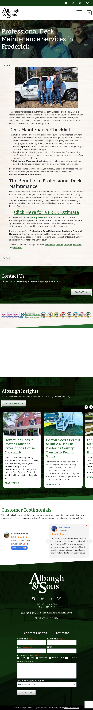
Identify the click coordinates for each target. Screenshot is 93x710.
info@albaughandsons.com (55, 612)
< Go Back (5, 65)
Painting (43, 658)
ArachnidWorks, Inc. (71, 708)
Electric (72, 658)
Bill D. (61, 527)
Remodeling (58, 658)
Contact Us (81, 292)
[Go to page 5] (69, 559)
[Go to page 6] (70, 559)
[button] (91, 407)
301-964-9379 (29, 612)
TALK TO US (26, 693)
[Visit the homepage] (46, 583)
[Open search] (89, 12)
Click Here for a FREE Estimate (46, 212)
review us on (18, 547)
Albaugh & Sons (19, 533)
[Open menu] (79, 12)
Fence (22, 658)
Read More (11, 483)
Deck (32, 658)
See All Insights (14, 403)
